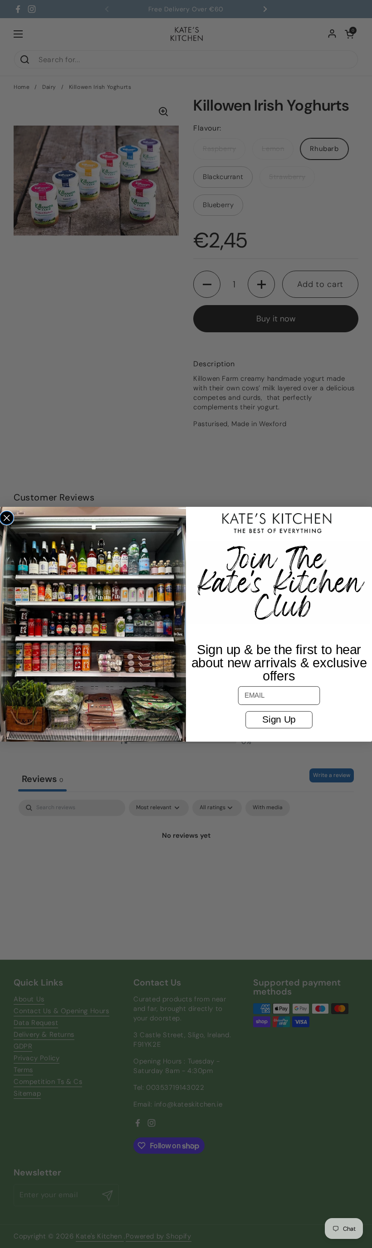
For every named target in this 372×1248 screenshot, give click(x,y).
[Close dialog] (7, 517)
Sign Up (279, 719)
